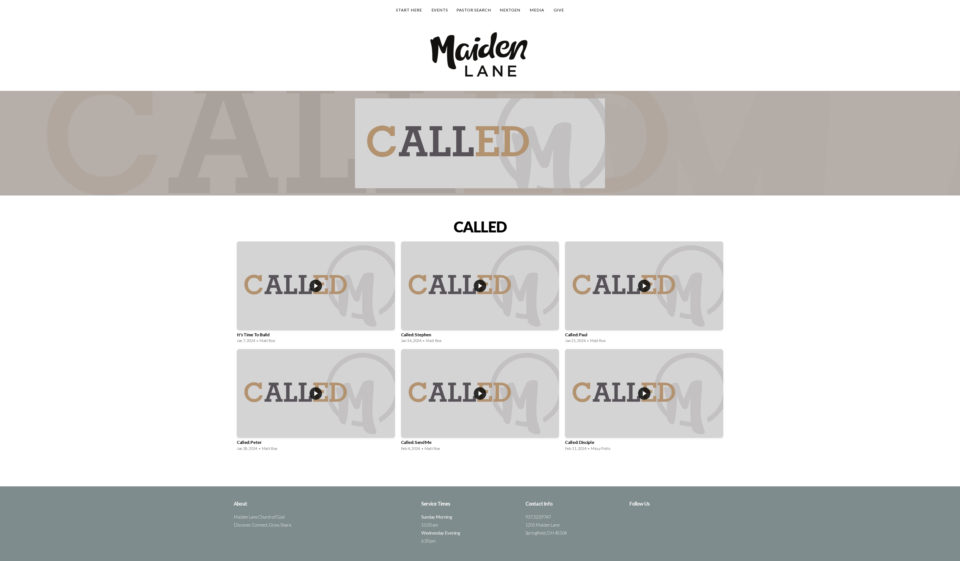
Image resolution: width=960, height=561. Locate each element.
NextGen (511, 9)
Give (559, 9)
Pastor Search (473, 9)
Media (537, 9)
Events (440, 9)
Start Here (409, 9)
